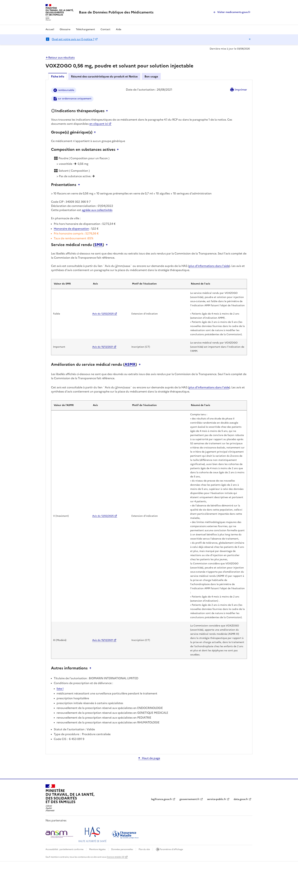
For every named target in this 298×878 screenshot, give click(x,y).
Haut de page (151, 758)
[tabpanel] (149, 417)
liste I (60, 688)
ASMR (130, 364)
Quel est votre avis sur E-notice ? (73, 39)
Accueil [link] (50, 29)
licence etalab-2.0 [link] (115, 857)
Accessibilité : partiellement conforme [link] (64, 849)
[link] (116, 12)
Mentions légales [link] (97, 849)
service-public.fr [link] (216, 799)
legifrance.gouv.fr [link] (161, 799)
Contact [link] (105, 29)
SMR (98, 244)
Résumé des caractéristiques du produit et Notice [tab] (104, 76)
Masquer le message (249, 39)
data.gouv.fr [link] (241, 799)
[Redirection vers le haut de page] (108, 111)
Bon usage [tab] (151, 76)
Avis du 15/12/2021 (102, 347)
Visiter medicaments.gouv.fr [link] (233, 12)
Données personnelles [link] (122, 849)
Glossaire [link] (65, 29)
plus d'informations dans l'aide (209, 266)
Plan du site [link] (144, 849)
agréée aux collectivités (97, 210)
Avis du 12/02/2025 (103, 314)
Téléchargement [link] (85, 29)
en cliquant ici (98, 124)
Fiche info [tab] (57, 76)
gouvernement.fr (190, 799)
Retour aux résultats (61, 57)
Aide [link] (118, 29)
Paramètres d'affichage (171, 849)
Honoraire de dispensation (71, 229)
